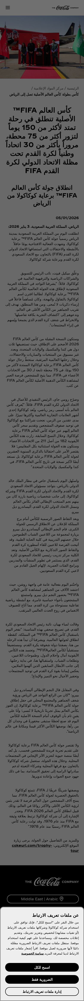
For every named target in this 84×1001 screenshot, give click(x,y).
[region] (42, 954)
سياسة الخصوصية (32, 953)
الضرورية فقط (42, 979)
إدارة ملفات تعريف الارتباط (42, 991)
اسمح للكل (42, 967)
